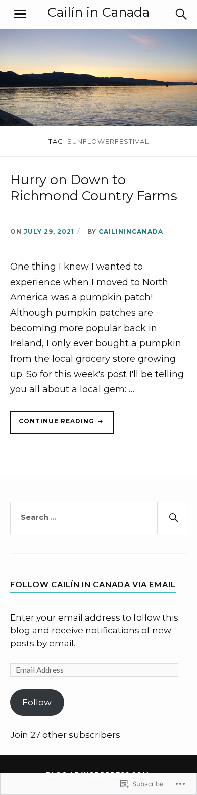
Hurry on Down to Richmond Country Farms (93, 187)
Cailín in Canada (98, 12)
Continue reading (53, 425)
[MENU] (20, 14)
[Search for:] (98, 518)
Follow (37, 702)
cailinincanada (130, 231)
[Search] (172, 14)
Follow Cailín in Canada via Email (93, 584)
